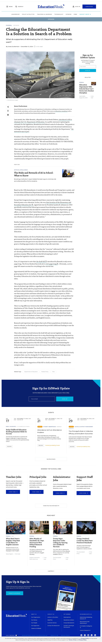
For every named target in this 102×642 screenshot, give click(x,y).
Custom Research (84, 630)
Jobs (75, 14)
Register (9, 446)
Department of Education (31, 371)
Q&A (12, 536)
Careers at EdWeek (36, 628)
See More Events (51, 459)
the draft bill (40, 261)
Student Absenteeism (49, 426)
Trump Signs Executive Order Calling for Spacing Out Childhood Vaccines (60, 543)
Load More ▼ (51, 571)
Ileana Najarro (9, 554)
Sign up (64, 399)
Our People (34, 622)
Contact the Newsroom (53, 625)
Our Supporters (35, 625)
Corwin (58, 445)
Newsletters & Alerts (69, 620)
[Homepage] (51, 6)
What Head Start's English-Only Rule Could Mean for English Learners (13, 542)
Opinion (68, 14)
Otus (88, 446)
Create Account (14, 593)
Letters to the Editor (52, 617)
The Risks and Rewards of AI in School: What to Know (33, 174)
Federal (9, 25)
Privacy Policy (65, 635)
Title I (53, 371)
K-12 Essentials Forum (23, 426)
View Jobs (12, 492)
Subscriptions (67, 617)
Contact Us (50, 614)
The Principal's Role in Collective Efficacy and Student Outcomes (81, 432)
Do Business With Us (86, 614)
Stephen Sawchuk (34, 557)
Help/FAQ (49, 620)
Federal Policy (44, 371)
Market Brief (85, 14)
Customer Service (51, 622)
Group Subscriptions (69, 622)
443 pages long (51, 264)
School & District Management (84, 426)
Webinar (59, 426)
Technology (58, 14)
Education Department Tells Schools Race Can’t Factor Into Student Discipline (86, 89)
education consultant (61, 111)
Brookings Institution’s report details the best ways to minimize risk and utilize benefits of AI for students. (35, 180)
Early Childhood (11, 426)
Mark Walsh (82, 96)
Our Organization (35, 617)
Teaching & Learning (44, 14)
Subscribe (89, 6)
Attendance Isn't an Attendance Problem (49, 431)
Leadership (15, 14)
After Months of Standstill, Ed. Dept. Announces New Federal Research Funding (36, 543)
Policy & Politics (28, 14)
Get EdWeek (67, 614)
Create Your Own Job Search (50, 505)
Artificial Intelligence (21, 169)
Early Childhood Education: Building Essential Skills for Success (16, 432)
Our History (34, 620)
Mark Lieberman (33, 559)
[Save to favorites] (8, 111)
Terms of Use (54, 635)
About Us (34, 614)
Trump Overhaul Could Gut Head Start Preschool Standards (85, 541)
